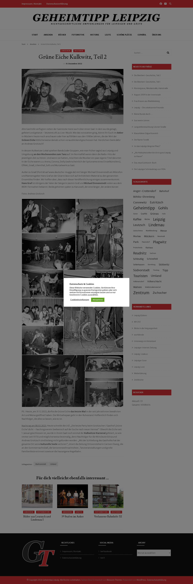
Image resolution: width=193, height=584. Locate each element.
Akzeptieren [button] (98, 300)
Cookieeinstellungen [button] (79, 300)
